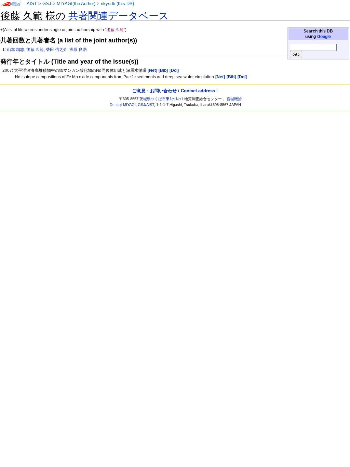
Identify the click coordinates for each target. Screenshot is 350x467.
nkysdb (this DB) (117, 3)
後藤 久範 (35, 49)
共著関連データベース (118, 15)
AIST (32, 3)
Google (324, 36)
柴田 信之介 (56, 49)
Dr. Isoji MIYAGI (123, 105)
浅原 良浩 (78, 49)
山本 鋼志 (15, 49)
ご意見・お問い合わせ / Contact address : (175, 90)
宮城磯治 (234, 99)
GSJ (46, 3)
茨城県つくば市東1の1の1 (161, 99)
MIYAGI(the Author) (76, 3)
